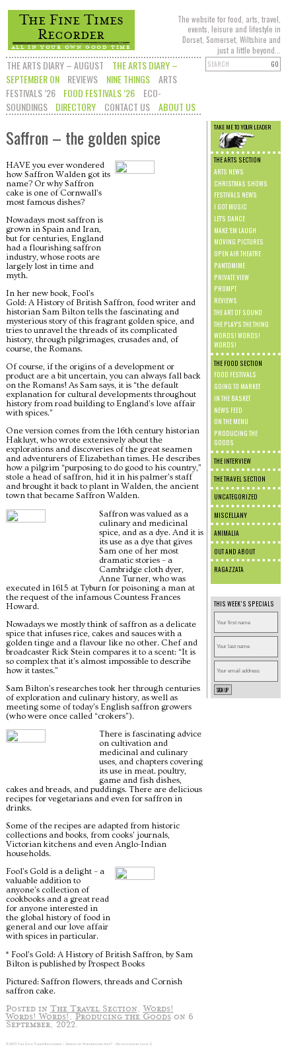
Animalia (226, 533)
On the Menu (231, 421)
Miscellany (230, 515)
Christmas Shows (240, 183)
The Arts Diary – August (55, 65)
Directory (75, 107)
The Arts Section (237, 159)
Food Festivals (235, 374)
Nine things (128, 79)
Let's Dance (229, 218)
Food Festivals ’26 (99, 93)
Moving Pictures (239, 241)
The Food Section (238, 363)
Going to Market (237, 386)
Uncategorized (236, 496)
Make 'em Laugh (235, 230)
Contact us (127, 107)
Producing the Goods (123, 1015)
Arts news (229, 171)
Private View (231, 277)
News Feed (228, 410)
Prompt (225, 288)
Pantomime (229, 265)
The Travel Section (240, 479)
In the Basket (232, 398)
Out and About (234, 551)
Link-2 (146, 1043)
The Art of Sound (238, 312)
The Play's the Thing (241, 324)
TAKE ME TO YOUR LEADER (242, 126)
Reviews (82, 79)
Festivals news (235, 195)
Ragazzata (229, 569)
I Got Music (230, 206)
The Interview (232, 461)
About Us (177, 107)
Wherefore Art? (97, 1043)
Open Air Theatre (237, 253)
